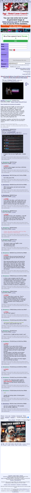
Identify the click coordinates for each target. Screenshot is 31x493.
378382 (9, 163)
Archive (15, 66)
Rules (2, 76)
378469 (25, 276)
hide (5, 80)
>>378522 (6, 343)
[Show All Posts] (23, 102)
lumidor (3, 1)
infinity (17, 475)
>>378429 (14, 212)
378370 (9, 130)
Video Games (13, 77)
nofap (15, 1)
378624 (25, 390)
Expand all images (26, 71)
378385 (24, 175)
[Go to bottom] (21, 25)
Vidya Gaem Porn (22, 76)
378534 (25, 367)
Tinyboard (10, 475)
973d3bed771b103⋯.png (13, 80)
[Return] (15, 25)
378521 (25, 320)
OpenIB (21, 475)
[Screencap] (19, 416)
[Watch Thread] (14, 102)
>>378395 (14, 163)
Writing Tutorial (14, 76)
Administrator (13, 484)
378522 (9, 332)
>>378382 (14, 130)
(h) (17, 81)
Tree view (28, 72)
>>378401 (14, 196)
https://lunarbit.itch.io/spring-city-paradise (10, 104)
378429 (25, 252)
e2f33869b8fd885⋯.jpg (12, 132)
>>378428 (6, 295)
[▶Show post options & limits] (23, 68)
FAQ (29, 69)
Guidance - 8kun (7, 484)
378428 (9, 241)
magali (7, 1)
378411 (9, 229)
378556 (25, 377)
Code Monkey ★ (18, 480)
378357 (8, 102)
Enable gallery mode (26, 74)
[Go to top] (7, 416)
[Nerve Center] (12, 26)
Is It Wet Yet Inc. (15, 491)
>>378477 (14, 229)
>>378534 (14, 292)
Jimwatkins (19, 484)
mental (11, 1)
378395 (9, 196)
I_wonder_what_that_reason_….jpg (17, 133)
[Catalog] (27, 25)
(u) (18, 81)
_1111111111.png (13, 81)
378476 (9, 292)
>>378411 (6, 312)
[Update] (12, 417)
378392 (25, 184)
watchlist (23, 1)
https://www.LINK (8, 381)
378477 (25, 309)
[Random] (19, 26)
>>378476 (6, 369)
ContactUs (7, 76)
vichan (14, 475)
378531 (25, 341)
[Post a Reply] (11, 420)
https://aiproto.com (10, 22)
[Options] (29, 1)
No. (6, 102)
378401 (9, 212)
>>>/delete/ (27, 490)
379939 (24, 403)
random (23, 0)
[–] (25, 82)
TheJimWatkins (24, 484)
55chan (27, 0)
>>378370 (6, 166)
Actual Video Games (22, 77)
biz (0, 1)
